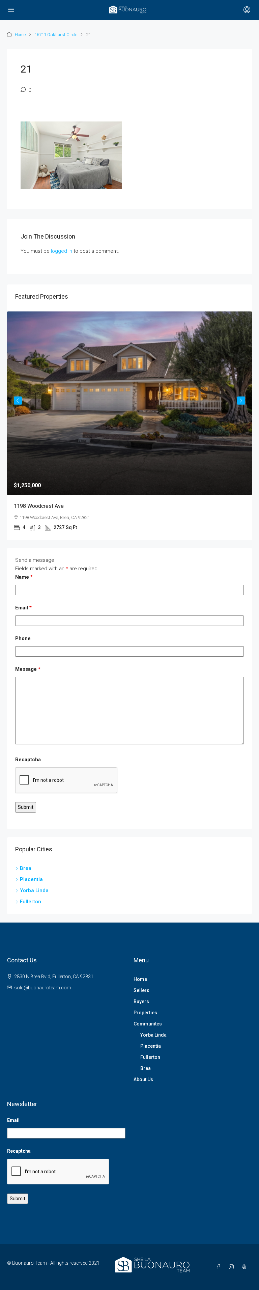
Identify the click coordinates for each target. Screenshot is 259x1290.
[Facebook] (220, 1267)
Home (20, 34)
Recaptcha (28, 760)
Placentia (150, 1046)
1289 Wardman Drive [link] (38, 506)
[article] (129, 425)
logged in (61, 251)
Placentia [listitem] (31, 879)
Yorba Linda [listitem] (34, 890)
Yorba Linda (153, 1035)
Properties (145, 1012)
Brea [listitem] (25, 868)
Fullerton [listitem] (30, 902)
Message (27, 669)
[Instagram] (232, 1267)
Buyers (141, 1001)
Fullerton (150, 1057)
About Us (143, 1079)
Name (24, 577)
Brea (145, 1068)
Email (23, 608)
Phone (23, 638)
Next (241, 400)
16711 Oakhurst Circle (55, 34)
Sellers (141, 990)
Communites (148, 1023)
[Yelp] (245, 1267)
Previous (18, 400)
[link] (129, 403)
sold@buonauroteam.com (42, 987)
